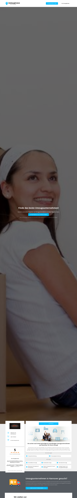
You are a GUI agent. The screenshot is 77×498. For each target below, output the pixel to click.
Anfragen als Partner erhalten (12, 470)
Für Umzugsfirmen (65, 3)
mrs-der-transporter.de (15, 440)
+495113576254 (13, 436)
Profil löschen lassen (19, 470)
